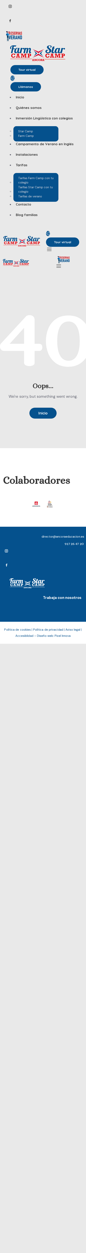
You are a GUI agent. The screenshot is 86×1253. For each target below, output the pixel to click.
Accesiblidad (24, 636)
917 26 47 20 (74, 544)
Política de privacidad (48, 630)
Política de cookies (17, 630)
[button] (48, 249)
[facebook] (41, 21)
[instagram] (41, 6)
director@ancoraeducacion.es (63, 537)
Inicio (43, 413)
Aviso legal (72, 630)
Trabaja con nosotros (62, 597)
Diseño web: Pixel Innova (54, 636)
